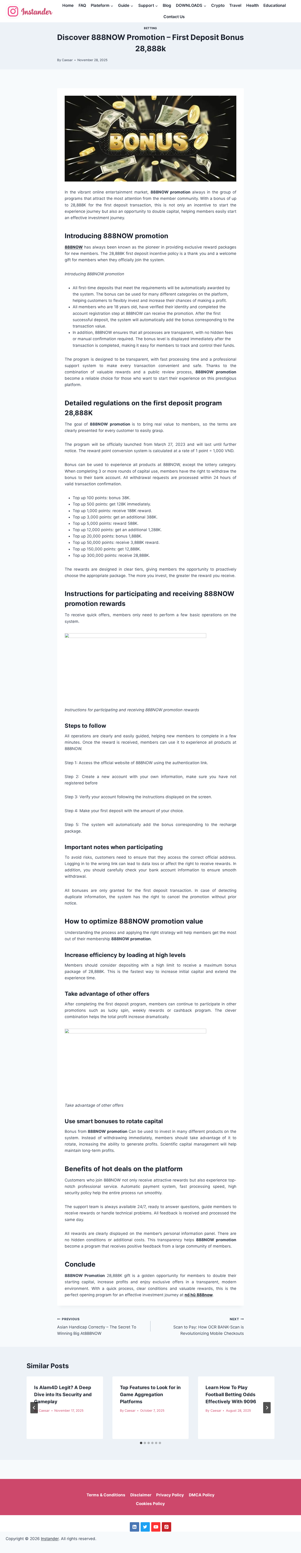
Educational (274, 5)
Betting (150, 28)
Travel (235, 5)
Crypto (218, 5)
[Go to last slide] (34, 1407)
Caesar (67, 60)
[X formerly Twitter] (145, 1526)
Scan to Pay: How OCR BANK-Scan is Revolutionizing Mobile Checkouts (208, 1326)
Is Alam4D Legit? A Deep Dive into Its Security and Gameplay (63, 1394)
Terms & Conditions (106, 1495)
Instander (50, 1538)
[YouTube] (155, 1526)
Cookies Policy (150, 1503)
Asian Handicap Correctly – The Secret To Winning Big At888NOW (96, 1326)
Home (68, 5)
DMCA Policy (201, 1495)
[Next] (267, 1407)
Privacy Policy (170, 1495)
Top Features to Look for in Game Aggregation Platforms (150, 1394)
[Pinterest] (166, 1526)
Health (252, 5)
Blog (167, 5)
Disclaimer (140, 1495)
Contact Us (174, 16)
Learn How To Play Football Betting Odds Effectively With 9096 (231, 1394)
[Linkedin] (134, 1526)
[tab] (141, 1443)
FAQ (82, 5)
